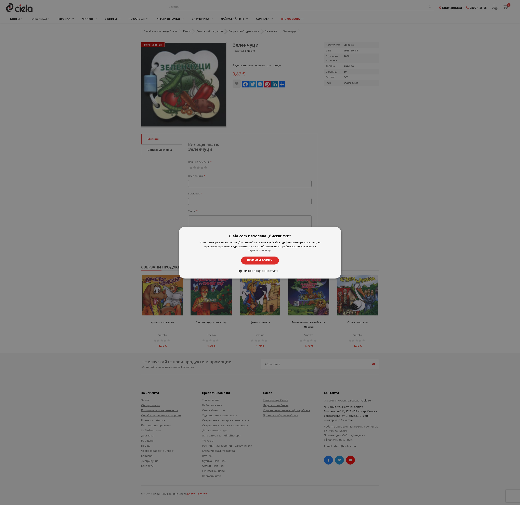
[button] (260, 270)
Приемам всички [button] (260, 260)
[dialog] (260, 252)
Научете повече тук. (260, 250)
